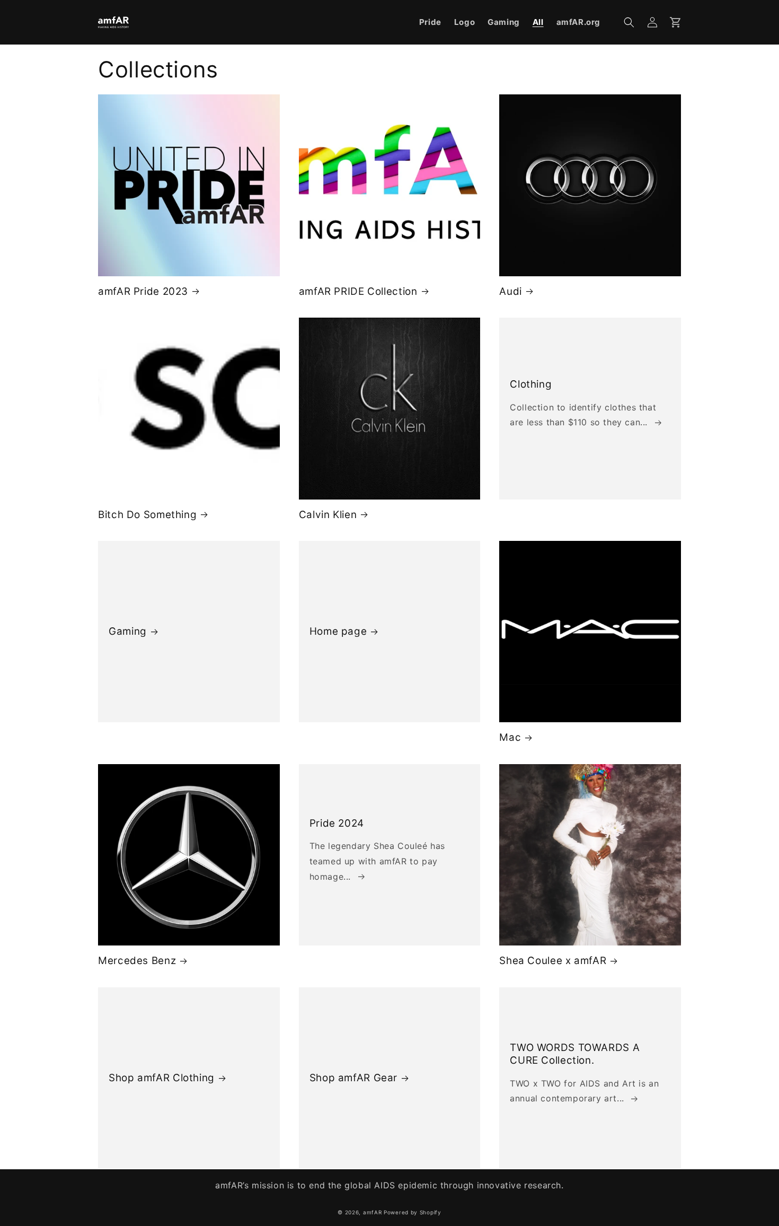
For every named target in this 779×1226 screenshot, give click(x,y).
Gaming (128, 631)
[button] (629, 22)
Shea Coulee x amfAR (552, 960)
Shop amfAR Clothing (162, 1078)
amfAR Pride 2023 (143, 291)
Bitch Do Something (147, 515)
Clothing (531, 384)
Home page (338, 631)
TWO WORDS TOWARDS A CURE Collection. (575, 1053)
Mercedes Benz (137, 960)
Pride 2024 (336, 823)
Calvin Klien (328, 515)
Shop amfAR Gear (353, 1078)
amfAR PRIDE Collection (358, 291)
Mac (510, 737)
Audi (510, 291)
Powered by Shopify (412, 1212)
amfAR (372, 1212)
